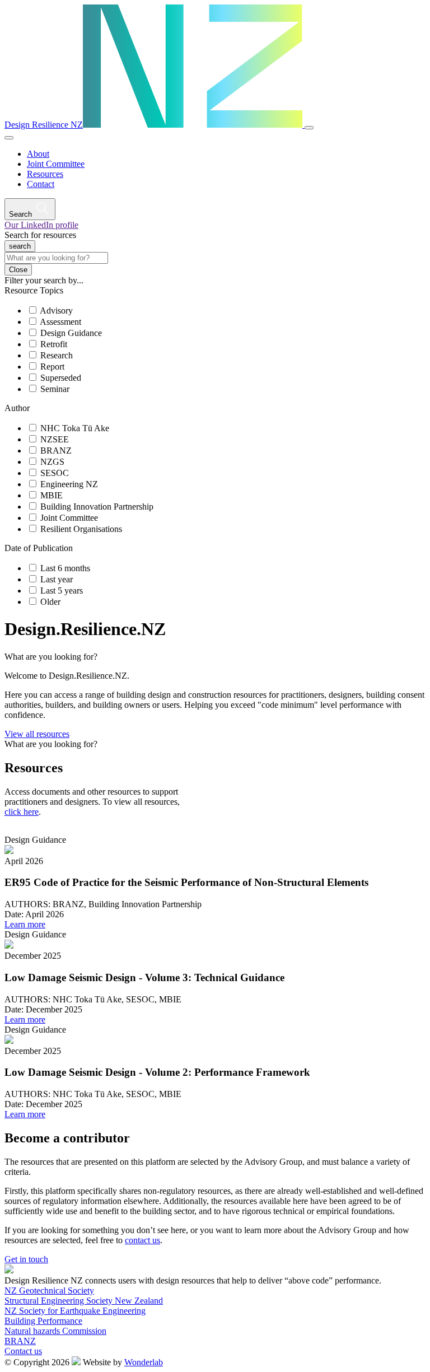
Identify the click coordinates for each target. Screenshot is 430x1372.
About (38, 153)
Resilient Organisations (81, 529)
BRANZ (56, 450)
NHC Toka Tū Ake (74, 428)
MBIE (51, 495)
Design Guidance (71, 333)
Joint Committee (56, 164)
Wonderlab (143, 1362)
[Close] (8, 137)
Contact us (23, 1351)
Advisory (56, 310)
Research (56, 355)
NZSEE (54, 439)
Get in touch (26, 1259)
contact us (142, 1240)
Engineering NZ (69, 484)
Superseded (60, 377)
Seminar (54, 389)
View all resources (36, 734)
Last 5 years (61, 590)
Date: (14, 914)
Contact (40, 184)
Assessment (60, 321)
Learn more (24, 924)
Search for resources (40, 235)
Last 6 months (65, 568)
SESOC (54, 473)
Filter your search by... (43, 280)
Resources (45, 174)
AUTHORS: (27, 904)
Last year (56, 579)
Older (50, 601)
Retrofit (53, 344)
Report (52, 366)
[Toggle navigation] (309, 127)
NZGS (52, 461)
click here (21, 811)
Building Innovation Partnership (96, 506)
